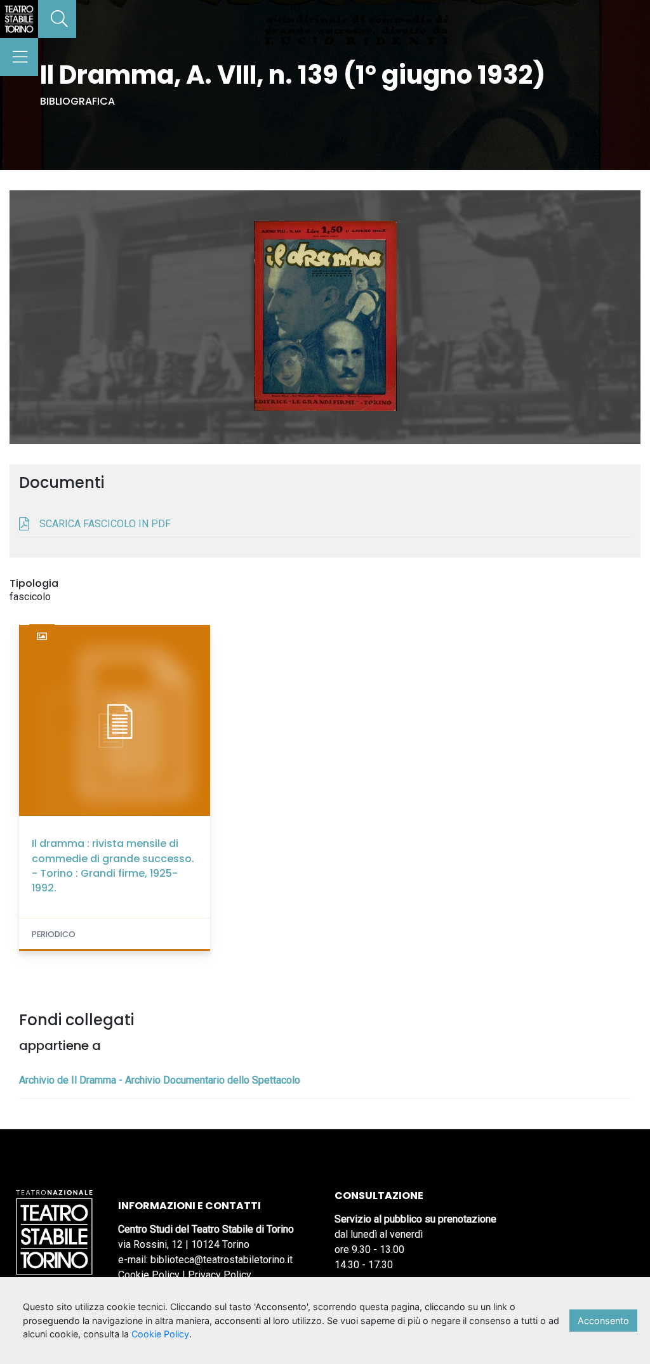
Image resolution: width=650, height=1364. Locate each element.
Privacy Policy (219, 1275)
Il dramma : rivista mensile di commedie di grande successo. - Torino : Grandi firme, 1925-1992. (113, 865)
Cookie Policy (149, 1275)
